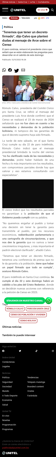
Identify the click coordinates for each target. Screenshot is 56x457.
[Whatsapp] (4, 70)
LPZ (35, 18)
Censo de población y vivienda (28, 315)
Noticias (14, 18)
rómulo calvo (15, 309)
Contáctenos (8, 362)
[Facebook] (10, 70)
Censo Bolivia (28, 321)
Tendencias (33, 378)
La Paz (32, 2)
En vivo (42, 10)
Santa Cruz (22, 2)
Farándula (32, 396)
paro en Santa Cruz (38, 309)
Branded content (35, 387)
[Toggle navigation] (5, 10)
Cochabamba (43, 2)
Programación (9, 425)
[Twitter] (16, 71)
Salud (5, 405)
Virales (30, 391)
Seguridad (7, 382)
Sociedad (7, 387)
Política (6, 378)
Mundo (5, 391)
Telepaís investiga (36, 382)
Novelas (6, 420)
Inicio (4, 18)
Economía (7, 400)
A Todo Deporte (9, 396)
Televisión (26, 18)
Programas (7, 429)
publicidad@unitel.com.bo (15, 448)
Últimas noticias (8, 2)
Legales (6, 367)
